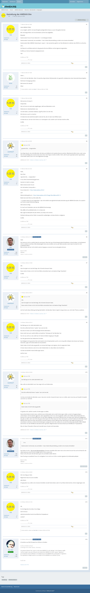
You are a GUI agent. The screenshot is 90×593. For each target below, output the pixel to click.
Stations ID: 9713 (24, 564)
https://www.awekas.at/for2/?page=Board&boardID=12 (47, 195)
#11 (86, 438)
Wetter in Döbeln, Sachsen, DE (37, 160)
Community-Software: (45, 591)
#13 (86, 502)
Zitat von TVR (26, 145)
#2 (86, 72)
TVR (9, 16)
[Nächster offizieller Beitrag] (86, 257)
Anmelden (72, 1)
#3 (86, 98)
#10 (86, 372)
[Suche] (86, 1)
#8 (86, 292)
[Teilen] (87, 20)
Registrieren (80, 1)
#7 (86, 263)
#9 (86, 322)
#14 (86, 539)
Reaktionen (6, 38)
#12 (86, 472)
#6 (86, 237)
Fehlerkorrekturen (13, 579)
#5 (86, 169)
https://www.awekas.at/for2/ (37, 190)
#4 (86, 141)
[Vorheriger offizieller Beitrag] (83, 466)
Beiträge (6, 39)
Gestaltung (4, 579)
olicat (35, 89)
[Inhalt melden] (86, 67)
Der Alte (35, 530)
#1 (86, 24)
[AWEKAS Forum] (45, 6)
